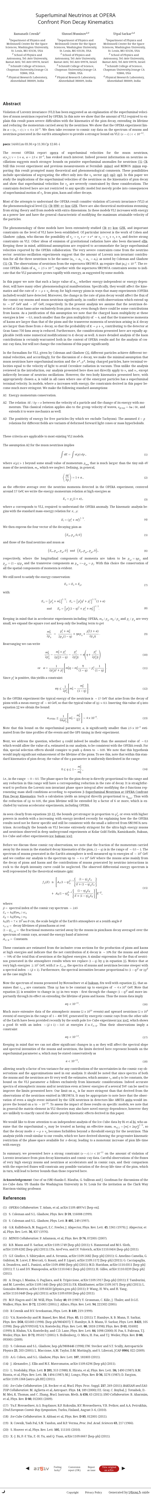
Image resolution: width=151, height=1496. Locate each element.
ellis (144, 241)
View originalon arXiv (109, 1469)
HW (56, 206)
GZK (74, 206)
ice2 (69, 836)
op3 (119, 175)
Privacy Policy (93, 1492)
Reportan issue (91, 1469)
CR (145, 162)
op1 (105, 175)
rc (62, 206)
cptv (70, 871)
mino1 (108, 166)
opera (54, 153)
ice (51, 836)
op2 (112, 175)
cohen (21, 237)
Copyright (72, 1492)
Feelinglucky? (58, 1469)
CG (140, 162)
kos (67, 206)
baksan (60, 836)
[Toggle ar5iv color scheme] (3, 1491)
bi (134, 1122)
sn (101, 264)
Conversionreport (74, 1469)
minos (136, 166)
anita (128, 1100)
